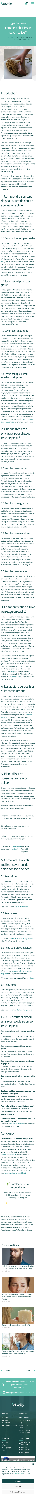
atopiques (4, 973)
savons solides (15, 676)
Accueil (10, 38)
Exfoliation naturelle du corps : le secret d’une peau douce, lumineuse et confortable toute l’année (16, 1296)
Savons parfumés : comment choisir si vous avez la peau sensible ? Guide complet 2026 (18, 1352)
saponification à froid (8, 1154)
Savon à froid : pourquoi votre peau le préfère (16, 1325)
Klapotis (14, 671)
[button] (33, 1464)
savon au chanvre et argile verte (21, 938)
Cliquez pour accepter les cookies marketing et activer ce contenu (18, 1461)
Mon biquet (31, 978)
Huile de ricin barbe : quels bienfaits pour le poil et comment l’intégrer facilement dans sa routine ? (18, 1267)
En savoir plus (19, 1473)
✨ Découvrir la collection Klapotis (18, 1204)
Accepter (18, 1481)
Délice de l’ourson (21, 906)
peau (2, 261)
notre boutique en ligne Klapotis (16, 1173)
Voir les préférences (18, 1492)
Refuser (18, 1487)
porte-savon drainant (16, 847)
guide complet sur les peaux (22, 971)
